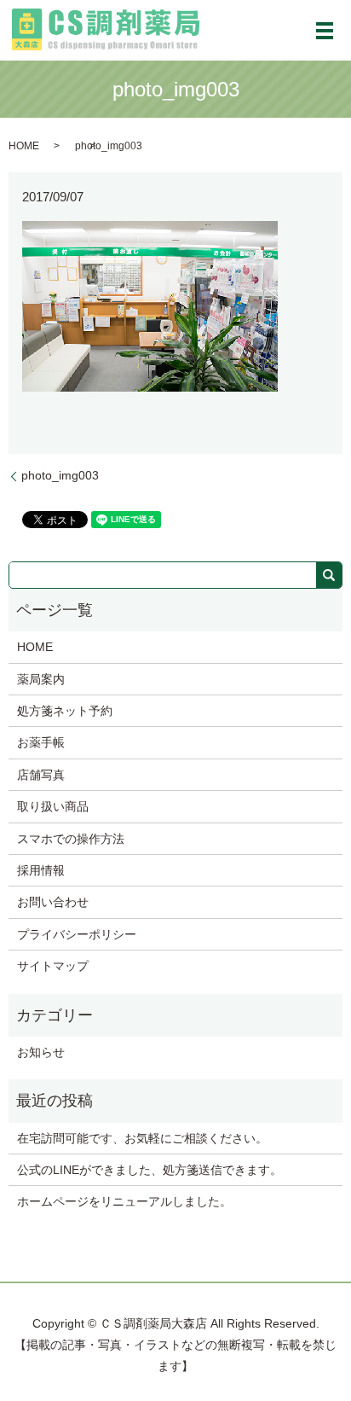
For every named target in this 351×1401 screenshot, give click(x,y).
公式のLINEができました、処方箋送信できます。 (149, 1170)
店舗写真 (41, 775)
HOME (24, 146)
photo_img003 (60, 475)
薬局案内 (41, 679)
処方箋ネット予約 (64, 711)
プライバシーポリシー (76, 934)
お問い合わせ (53, 902)
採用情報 (41, 870)
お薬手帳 (41, 742)
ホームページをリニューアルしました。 (124, 1201)
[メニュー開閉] (324, 30)
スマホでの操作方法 (70, 839)
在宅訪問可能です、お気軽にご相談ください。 (142, 1138)
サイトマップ (53, 966)
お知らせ (41, 1052)
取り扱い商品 (53, 806)
